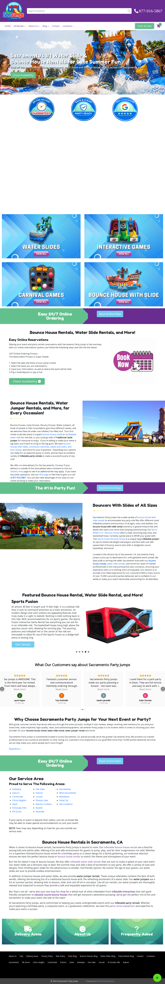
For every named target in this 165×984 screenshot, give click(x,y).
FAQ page (43, 474)
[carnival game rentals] (41, 284)
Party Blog (72, 956)
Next (159, 624)
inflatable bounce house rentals (121, 847)
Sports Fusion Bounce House (111, 539)
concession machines (39, 446)
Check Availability (23, 75)
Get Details (23, 641)
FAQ (21, 956)
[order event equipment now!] (133, 361)
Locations (151, 956)
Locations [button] (67, 26)
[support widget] (157, 978)
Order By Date (144, 26)
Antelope (16, 789)
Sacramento (65, 789)
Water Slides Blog (108, 956)
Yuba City (63, 800)
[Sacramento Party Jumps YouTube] (151, 971)
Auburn (16, 792)
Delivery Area (16, 471)
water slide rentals (116, 563)
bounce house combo (69, 856)
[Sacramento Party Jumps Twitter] (144, 971)
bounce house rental (52, 434)
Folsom (39, 792)
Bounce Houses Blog (88, 956)
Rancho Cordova (44, 804)
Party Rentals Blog (126, 956)
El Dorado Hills (19, 807)
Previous (5, 624)
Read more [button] (20, 689)
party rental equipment (122, 906)
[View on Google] (19, 695)
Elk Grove (16, 811)
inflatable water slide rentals (85, 861)
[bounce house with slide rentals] (123, 284)
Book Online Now (110, 314)
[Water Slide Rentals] (41, 236)
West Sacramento (67, 792)
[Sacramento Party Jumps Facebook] (137, 971)
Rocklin (39, 807)
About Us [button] (33, 26)
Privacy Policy (47, 956)
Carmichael (17, 796)
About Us (12, 956)
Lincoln (39, 796)
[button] (2, 689)
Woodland (64, 796)
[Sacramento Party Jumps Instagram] (158, 971)
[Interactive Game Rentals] (123, 236)
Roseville (40, 811)
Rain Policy (60, 956)
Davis (15, 804)
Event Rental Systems (105, 981)
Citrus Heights (19, 800)
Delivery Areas (32, 956)
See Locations (66, 804)
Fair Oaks (40, 789)
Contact (55, 26)
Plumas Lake (42, 800)
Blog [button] (45, 26)
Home (8, 26)
